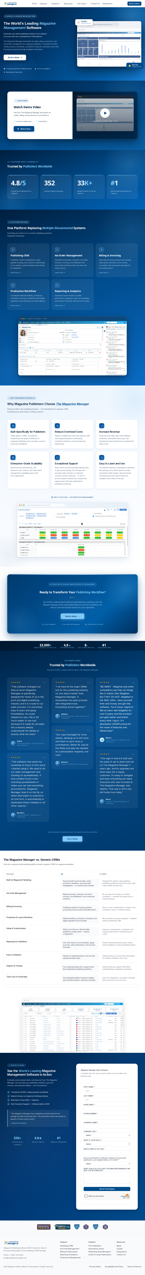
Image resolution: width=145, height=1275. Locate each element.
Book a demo (134, 4)
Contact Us (95, 4)
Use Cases (81, 4)
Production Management (70, 1258)
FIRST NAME (89, 1087)
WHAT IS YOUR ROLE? (93, 1140)
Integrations (107, 4)
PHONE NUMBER (91, 1114)
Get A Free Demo (107, 1189)
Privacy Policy (95, 1267)
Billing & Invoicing (14, 906)
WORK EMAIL (89, 1105)
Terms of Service (134, 1267)
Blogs (119, 1246)
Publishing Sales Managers (99, 1252)
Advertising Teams (96, 1249)
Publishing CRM (104, 647)
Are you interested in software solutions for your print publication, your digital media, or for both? (105, 1159)
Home (34, 4)
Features (43, 4)
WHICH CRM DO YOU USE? (94, 1149)
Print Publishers (94, 1246)
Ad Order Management (16, 893)
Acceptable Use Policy (114, 1267)
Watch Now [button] (25, 129)
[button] (105, 115)
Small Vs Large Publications (99, 1255)
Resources (68, 4)
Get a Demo (72, 839)
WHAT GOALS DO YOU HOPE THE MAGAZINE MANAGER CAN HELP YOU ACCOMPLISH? (107, 1170)
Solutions (55, 4)
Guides (120, 1249)
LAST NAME (89, 1096)
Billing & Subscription (69, 1252)
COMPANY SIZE (90, 1131)
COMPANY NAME (91, 1122)
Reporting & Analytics (69, 1255)
